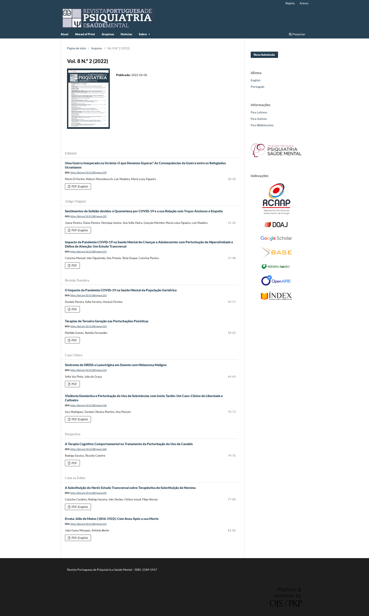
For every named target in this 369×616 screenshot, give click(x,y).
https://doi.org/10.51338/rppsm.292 (88, 216)
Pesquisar (298, 34)
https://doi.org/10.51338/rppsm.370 (88, 172)
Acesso (304, 3)
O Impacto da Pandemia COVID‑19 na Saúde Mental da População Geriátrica (121, 290)
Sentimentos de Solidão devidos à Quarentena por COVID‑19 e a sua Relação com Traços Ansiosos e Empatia (144, 211)
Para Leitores (259, 112)
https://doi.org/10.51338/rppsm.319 (88, 326)
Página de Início (76, 48)
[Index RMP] (276, 299)
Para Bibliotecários (262, 125)
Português (257, 86)
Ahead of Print (85, 34)
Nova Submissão (264, 54)
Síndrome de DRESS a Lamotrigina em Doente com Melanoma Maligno (116, 365)
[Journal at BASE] (276, 257)
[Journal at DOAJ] (276, 228)
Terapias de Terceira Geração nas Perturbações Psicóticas (106, 321)
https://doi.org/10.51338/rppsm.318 (88, 405)
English (255, 80)
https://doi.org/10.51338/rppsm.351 (88, 523)
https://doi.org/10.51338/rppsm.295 (88, 492)
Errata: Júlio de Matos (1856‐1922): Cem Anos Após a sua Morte (111, 519)
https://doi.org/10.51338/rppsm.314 (88, 370)
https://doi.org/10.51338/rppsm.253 (88, 295)
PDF (74, 265)
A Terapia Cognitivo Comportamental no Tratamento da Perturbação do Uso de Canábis (129, 444)
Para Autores (259, 118)
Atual (64, 34)
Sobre (143, 34)
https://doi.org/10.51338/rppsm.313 (88, 251)
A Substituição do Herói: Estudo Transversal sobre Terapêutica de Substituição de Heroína (130, 488)
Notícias (126, 34)
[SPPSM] (276, 158)
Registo (290, 3)
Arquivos (108, 34)
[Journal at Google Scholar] (276, 240)
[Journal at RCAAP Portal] (276, 213)
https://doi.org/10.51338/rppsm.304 (88, 449)
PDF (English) (79, 186)
